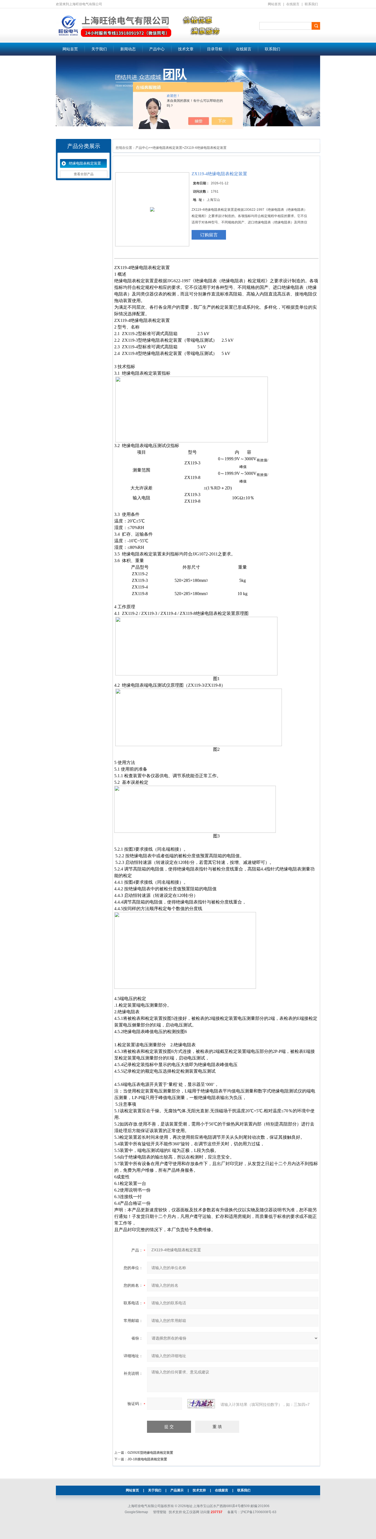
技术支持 (199, 1490)
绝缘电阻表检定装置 (85, 163)
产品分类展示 (83, 146)
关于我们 (99, 49)
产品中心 (157, 49)
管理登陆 (159, 1512)
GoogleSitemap (136, 1512)
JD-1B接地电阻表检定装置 (147, 1459)
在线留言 (292, 4)
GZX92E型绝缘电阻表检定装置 (150, 1453)
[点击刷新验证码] (201, 1403)
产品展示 (177, 1490)
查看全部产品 (84, 174)
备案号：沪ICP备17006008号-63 (251, 1512)
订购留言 (209, 234)
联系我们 (311, 4)
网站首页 (274, 4)
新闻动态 (128, 49)
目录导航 (214, 49)
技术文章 (186, 49)
